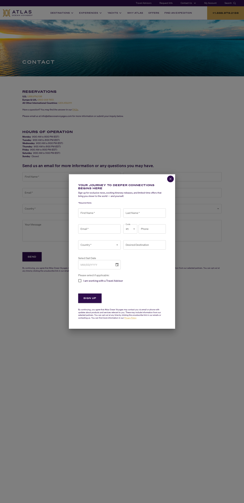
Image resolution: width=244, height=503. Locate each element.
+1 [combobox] (127, 229)
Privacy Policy (130, 317)
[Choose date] (117, 264)
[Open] (117, 245)
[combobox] (97, 245)
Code (128, 224)
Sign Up (89, 298)
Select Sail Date (87, 258)
